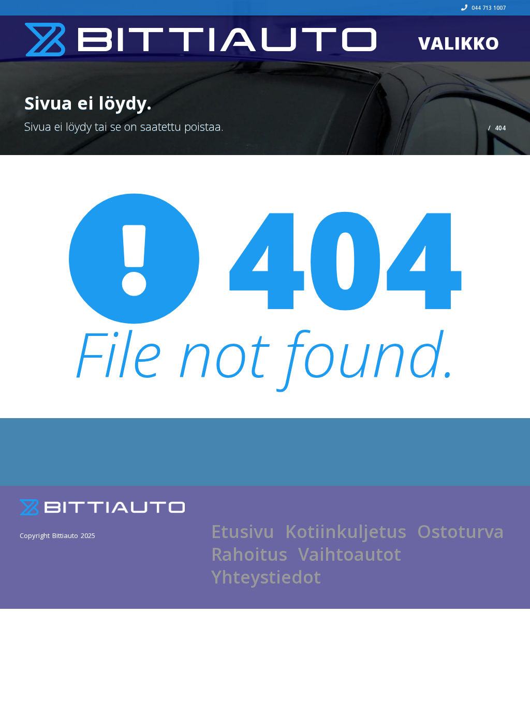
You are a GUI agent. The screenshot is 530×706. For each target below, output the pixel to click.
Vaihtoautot (349, 554)
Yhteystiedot (266, 577)
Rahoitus (249, 554)
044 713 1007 (488, 7)
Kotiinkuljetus (345, 531)
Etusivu (242, 531)
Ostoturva (460, 531)
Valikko (458, 43)
